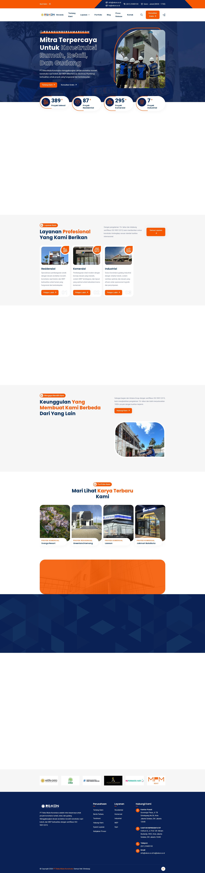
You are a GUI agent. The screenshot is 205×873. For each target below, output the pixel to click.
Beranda (59, 15)
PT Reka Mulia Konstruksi (63, 869)
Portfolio (98, 15)
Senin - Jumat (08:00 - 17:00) (154, 4)
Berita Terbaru (98, 814)
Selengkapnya (47, 640)
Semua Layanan (156, 230)
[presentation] (41, 525)
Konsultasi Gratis (153, 14)
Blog (109, 15)
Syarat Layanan (98, 827)
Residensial (48, 268)
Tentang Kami (71, 15)
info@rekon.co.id (114, 2)
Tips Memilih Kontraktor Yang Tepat (56, 726)
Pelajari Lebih (48, 292)
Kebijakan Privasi (99, 831)
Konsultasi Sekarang (101, 587)
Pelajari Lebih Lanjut (114, 199)
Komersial (79, 268)
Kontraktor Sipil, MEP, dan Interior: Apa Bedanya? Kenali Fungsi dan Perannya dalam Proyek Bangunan (102, 728)
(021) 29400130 (132, 4)
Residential (119, 810)
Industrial (111, 268)
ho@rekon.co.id (114, 6)
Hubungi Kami (122, 411)
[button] (123, 644)
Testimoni (97, 818)
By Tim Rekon (49, 718)
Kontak (130, 15)
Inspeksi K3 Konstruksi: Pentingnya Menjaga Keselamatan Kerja (141, 727)
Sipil (116, 827)
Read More (48, 748)
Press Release (119, 15)
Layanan (84, 15)
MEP (116, 823)
